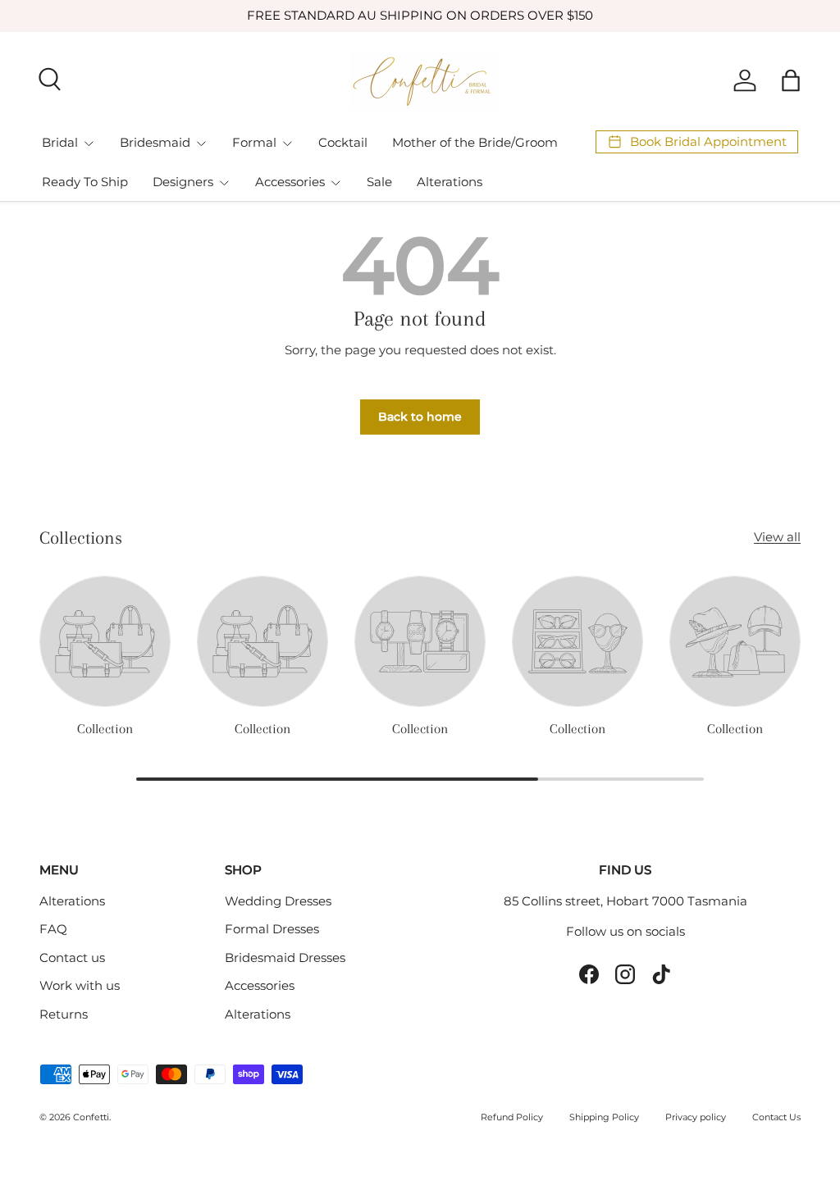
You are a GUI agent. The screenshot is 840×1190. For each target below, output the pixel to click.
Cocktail (343, 142)
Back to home (420, 416)
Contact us (72, 957)
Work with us (79, 985)
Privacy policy (695, 1117)
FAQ (53, 929)
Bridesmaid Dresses (285, 957)
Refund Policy (512, 1117)
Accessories (259, 985)
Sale (379, 181)
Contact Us (776, 1117)
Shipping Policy (604, 1117)
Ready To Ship (85, 181)
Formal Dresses (272, 929)
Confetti (91, 1117)
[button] (791, 80)
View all (777, 537)
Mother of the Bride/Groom (475, 142)
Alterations (449, 181)
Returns (63, 1014)
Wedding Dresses (278, 901)
